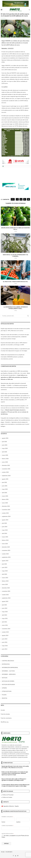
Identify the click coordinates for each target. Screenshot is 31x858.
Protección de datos (8, 833)
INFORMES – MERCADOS (8, 674)
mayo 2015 (5, 645)
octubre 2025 (5, 472)
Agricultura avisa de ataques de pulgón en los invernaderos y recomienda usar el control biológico (15, 424)
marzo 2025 (5, 496)
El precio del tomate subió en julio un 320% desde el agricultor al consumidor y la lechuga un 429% (14, 779)
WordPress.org (4, 722)
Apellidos (18, 822)
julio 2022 (4, 604)
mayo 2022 (5, 611)
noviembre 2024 (6, 509)
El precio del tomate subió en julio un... (15, 281)
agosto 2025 (5, 479)
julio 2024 (4, 523)
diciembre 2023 (6, 547)
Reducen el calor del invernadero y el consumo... (15, 255)
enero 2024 (5, 543)
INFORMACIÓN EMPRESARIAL (10, 667)
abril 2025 (4, 492)
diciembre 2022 (6, 587)
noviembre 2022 (6, 591)
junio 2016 (4, 642)
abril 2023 (4, 574)
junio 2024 (4, 526)
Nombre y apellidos (7, 816)
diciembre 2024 (6, 506)
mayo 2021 (5, 618)
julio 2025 (4, 482)
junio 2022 (4, 608)
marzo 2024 (5, 536)
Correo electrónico (8, 825)
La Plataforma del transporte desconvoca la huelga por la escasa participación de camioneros (14, 387)
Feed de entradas (5, 714)
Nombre (3, 822)
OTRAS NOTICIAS (6, 691)
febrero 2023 (5, 581)
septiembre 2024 (6, 516)
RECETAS (4, 698)
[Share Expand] (28, 199)
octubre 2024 (5, 513)
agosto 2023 (5, 560)
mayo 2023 (5, 570)
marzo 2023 (5, 577)
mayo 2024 (5, 530)
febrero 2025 (5, 499)
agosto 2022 (5, 601)
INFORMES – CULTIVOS (8, 671)
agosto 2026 (5, 438)
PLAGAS (4, 694)
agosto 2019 (5, 635)
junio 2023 (4, 567)
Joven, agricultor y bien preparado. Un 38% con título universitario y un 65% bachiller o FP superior (15, 399)
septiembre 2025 (6, 475)
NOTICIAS (4, 677)
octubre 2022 (5, 594)
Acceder (3, 710)
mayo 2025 (5, 489)
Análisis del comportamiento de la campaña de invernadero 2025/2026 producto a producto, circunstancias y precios (12, 356)
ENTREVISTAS (6, 664)
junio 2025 (4, 485)
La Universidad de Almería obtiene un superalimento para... (15, 307)
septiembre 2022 (6, 598)
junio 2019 (4, 639)
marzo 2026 (5, 455)
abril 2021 (4, 621)
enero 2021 (5, 625)
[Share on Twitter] (20, 199)
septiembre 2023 (6, 557)
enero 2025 (5, 502)
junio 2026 (4, 445)
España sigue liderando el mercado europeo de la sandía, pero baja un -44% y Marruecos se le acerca (15, 767)
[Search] (29, 9)
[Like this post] (13, 199)
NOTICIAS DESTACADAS (8, 684)
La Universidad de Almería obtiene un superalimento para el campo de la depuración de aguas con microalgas (15, 785)
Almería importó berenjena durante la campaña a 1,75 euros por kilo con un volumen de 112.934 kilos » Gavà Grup (14, 407)
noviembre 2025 (6, 468)
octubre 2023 (5, 553)
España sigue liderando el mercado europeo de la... (15, 228)
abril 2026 (4, 451)
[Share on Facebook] (17, 199)
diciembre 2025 (6, 465)
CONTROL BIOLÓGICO (8, 660)
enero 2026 (5, 462)
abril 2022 (4, 615)
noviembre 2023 (6, 550)
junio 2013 (4, 649)
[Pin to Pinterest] (24, 199)
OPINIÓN (4, 688)
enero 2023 (5, 584)
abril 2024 (4, 533)
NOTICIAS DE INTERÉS (8, 681)
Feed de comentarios (6, 718)
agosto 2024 (5, 519)
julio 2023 (4, 564)
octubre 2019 (5, 632)
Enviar (6, 843)
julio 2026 (4, 441)
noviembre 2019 (6, 628)
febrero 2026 (5, 458)
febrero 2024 (5, 540)
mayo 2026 (5, 448)
